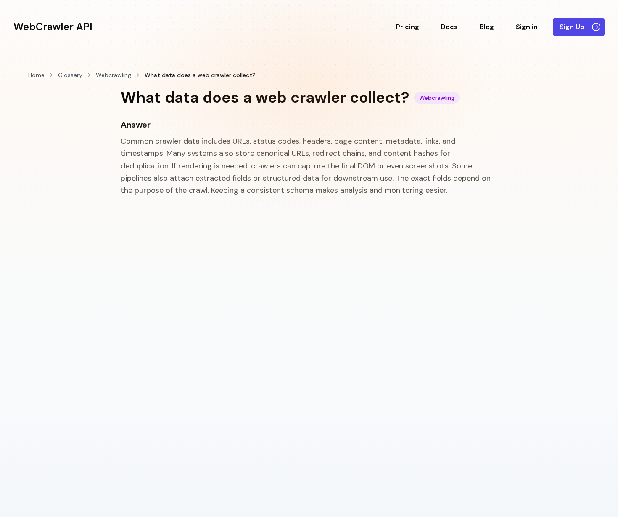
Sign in (527, 26)
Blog (487, 26)
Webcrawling (113, 75)
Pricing (407, 26)
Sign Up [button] (572, 26)
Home (36, 75)
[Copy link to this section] (156, 125)
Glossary (70, 75)
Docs (449, 26)
